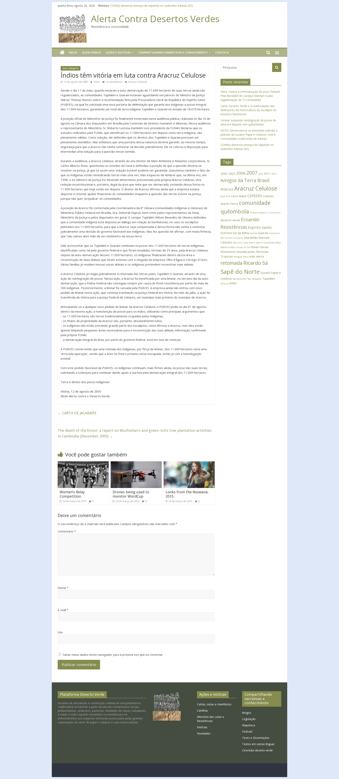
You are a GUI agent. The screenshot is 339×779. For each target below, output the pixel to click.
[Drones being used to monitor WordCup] (136, 464)
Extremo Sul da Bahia (235, 233)
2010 (260, 173)
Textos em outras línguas (258, 744)
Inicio (73, 52)
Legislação (249, 719)
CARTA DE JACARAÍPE (77, 413)
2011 (267, 173)
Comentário (67, 531)
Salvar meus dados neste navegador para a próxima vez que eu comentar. (113, 655)
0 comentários (114, 81)
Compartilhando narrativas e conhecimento (173, 52)
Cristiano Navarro (259, 212)
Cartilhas (202, 710)
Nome (63, 588)
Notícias (202, 727)
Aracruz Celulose (137, 81)
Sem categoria (70, 68)
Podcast (247, 731)
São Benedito (240, 279)
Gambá (253, 233)
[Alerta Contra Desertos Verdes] (62, 52)
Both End (225, 196)
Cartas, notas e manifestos (214, 704)
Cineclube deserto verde (257, 750)
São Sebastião (254, 279)
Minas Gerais (260, 247)
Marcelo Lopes (240, 242)
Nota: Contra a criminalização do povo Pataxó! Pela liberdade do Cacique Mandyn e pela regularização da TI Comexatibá (250, 96)
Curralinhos (274, 212)
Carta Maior (239, 196)
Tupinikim (268, 278)
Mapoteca (248, 725)
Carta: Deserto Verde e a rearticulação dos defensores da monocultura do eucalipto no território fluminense (248, 110)
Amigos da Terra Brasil (245, 180)
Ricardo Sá (255, 262)
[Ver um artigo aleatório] (277, 52)
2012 (274, 173)
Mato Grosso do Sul (240, 247)
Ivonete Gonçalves (234, 238)
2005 (231, 173)
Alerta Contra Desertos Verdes (155, 19)
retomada (231, 262)
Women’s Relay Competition (72, 494)
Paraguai (238, 256)
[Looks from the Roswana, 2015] (189, 464)
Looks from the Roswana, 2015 (187, 494)
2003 (224, 173)
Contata (222, 52)
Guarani (263, 233)
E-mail (63, 610)
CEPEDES (254, 195)
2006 (241, 173)
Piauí (245, 256)
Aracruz (227, 189)
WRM (232, 283)
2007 (251, 172)
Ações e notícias (118, 52)
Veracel (224, 283)
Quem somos (91, 52)
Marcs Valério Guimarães (262, 242)
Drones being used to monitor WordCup (131, 494)
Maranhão (251, 237)
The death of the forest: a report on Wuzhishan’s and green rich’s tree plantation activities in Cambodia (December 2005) (134, 433)
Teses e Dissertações (256, 738)
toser (97, 81)
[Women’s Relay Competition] (83, 464)
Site (60, 632)
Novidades (204, 733)
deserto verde (230, 220)
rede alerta (256, 256)
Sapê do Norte (240, 272)
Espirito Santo (260, 227)
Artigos (246, 713)
